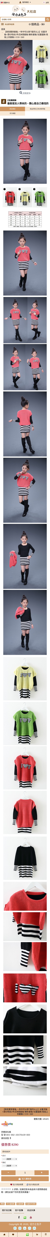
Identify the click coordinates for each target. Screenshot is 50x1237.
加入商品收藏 (18, 1184)
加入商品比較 (34, 1184)
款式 (4, 1162)
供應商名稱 (6, 1132)
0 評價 (15, 1189)
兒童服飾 (20, 1204)
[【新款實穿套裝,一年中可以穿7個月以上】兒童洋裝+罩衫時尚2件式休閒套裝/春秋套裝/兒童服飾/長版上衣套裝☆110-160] (25, 65)
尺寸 (4, 1156)
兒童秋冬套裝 (31, 1204)
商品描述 (12, 109)
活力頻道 (12, 113)
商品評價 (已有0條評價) (37, 109)
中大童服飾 (10, 1204)
